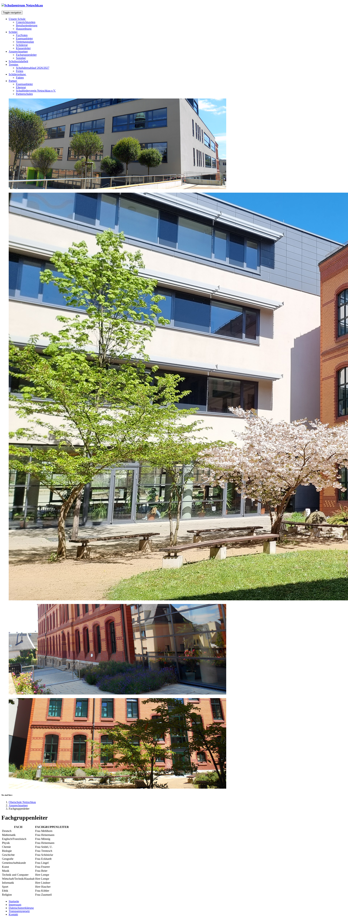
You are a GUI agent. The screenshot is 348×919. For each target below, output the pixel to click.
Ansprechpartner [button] (18, 51)
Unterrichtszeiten (25, 22)
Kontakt (13, 914)
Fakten (20, 77)
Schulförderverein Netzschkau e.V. (36, 90)
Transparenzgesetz (19, 911)
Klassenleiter (23, 48)
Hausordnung (24, 28)
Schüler (13, 31)
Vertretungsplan (25, 41)
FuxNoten (22, 35)
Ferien (19, 71)
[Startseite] (22, 5)
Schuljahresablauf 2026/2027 (32, 67)
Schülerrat (22, 45)
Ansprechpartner (18, 805)
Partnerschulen (24, 93)
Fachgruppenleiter (26, 54)
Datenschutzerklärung (21, 907)
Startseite (14, 901)
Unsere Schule (17, 18)
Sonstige (21, 58)
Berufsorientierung (26, 25)
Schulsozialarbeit (18, 61)
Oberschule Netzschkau (22, 802)
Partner (13, 80)
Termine (14, 64)
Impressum (15, 904)
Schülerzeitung (17, 74)
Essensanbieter (24, 38)
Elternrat (21, 87)
